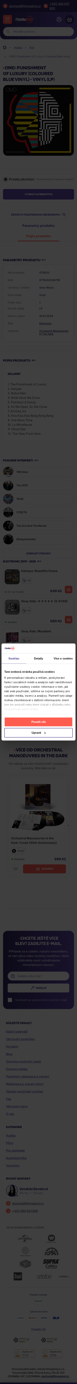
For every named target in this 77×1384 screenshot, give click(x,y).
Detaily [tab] (38, 658)
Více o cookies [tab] (63, 658)
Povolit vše (38, 721)
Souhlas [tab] (13, 658)
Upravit (36, 732)
